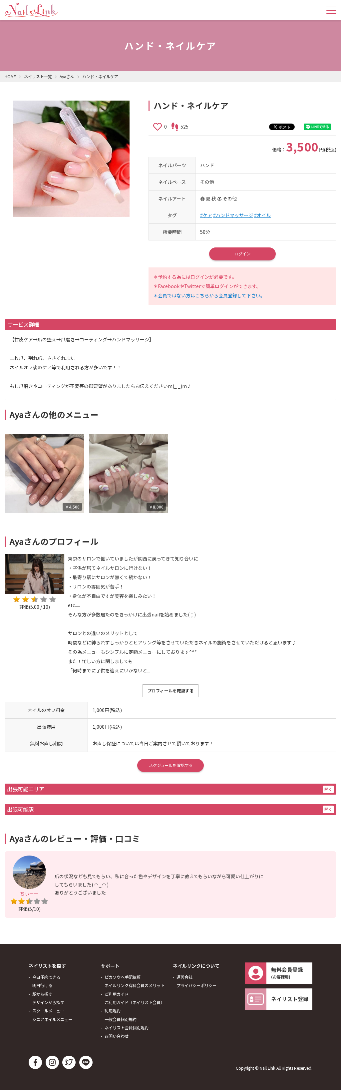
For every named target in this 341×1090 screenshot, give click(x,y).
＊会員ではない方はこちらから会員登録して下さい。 (209, 295)
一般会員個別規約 (121, 1019)
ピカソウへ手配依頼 (123, 977)
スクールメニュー (48, 1011)
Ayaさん (67, 77)
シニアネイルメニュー (52, 1019)
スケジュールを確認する (170, 765)
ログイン (242, 254)
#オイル (262, 215)
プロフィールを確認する (171, 691)
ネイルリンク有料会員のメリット (135, 985)
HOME (10, 77)
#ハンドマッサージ (233, 215)
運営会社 (184, 977)
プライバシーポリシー (196, 985)
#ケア (206, 215)
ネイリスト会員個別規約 (127, 1028)
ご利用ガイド (117, 994)
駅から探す (42, 994)
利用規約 (113, 1011)
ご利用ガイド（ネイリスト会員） (135, 1002)
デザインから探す (48, 1002)
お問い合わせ (117, 1036)
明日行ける (42, 985)
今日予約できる (46, 977)
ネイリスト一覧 (38, 77)
